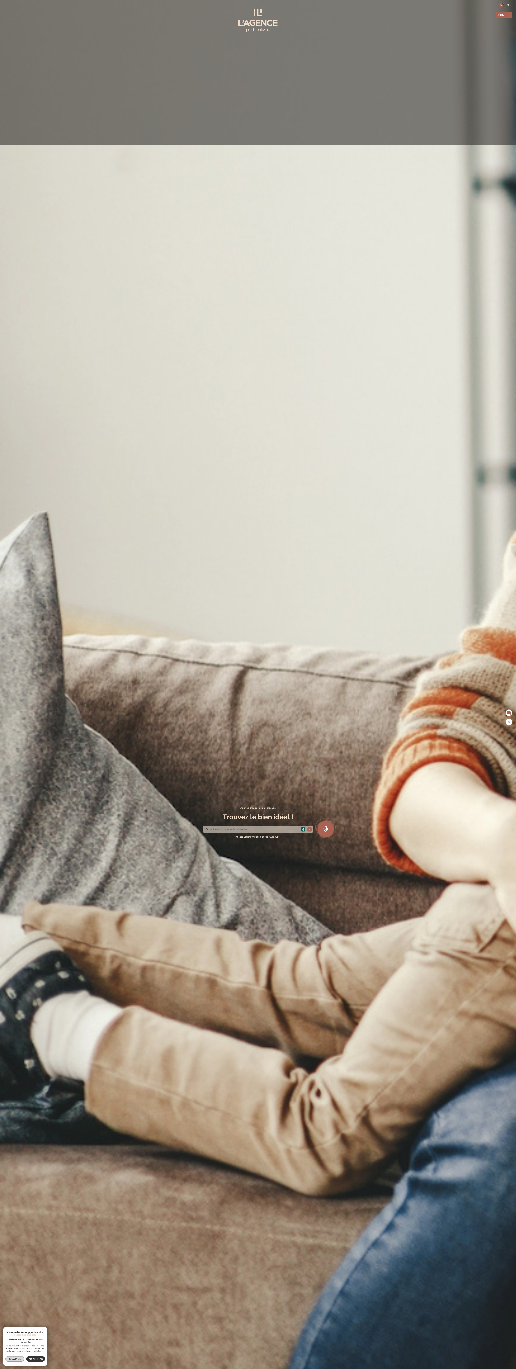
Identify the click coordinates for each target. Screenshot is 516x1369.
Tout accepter (35, 1359)
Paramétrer (15, 1359)
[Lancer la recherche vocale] (325, 828)
